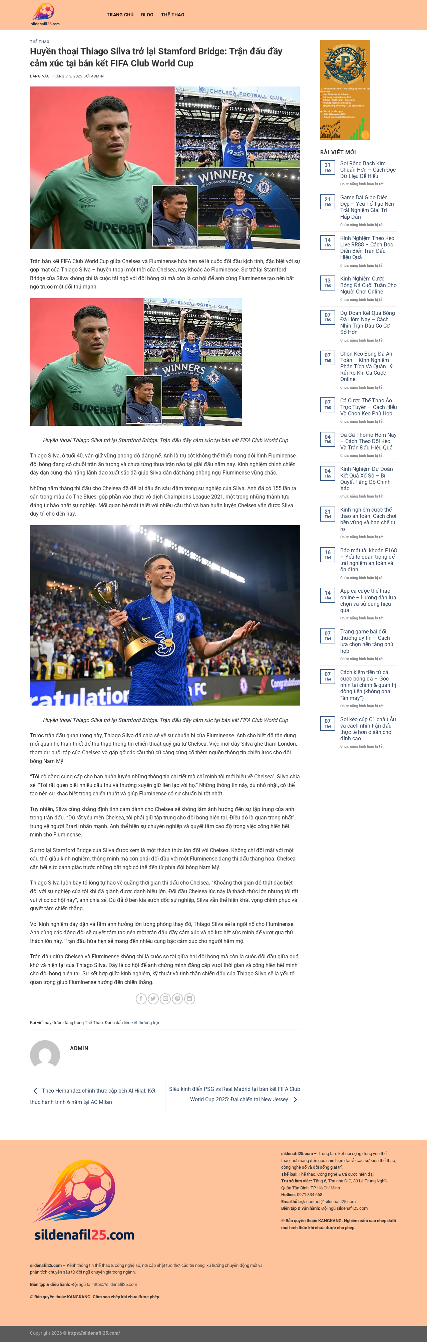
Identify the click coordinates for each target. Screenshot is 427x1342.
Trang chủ (120, 15)
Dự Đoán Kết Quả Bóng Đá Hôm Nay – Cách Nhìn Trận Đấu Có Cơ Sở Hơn (367, 323)
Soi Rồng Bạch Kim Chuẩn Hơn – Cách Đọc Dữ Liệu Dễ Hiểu (368, 169)
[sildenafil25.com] (63, 15)
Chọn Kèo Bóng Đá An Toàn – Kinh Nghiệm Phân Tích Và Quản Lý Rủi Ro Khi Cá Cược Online (366, 367)
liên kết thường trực (142, 1022)
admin (97, 76)
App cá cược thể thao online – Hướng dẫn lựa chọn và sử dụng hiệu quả (368, 600)
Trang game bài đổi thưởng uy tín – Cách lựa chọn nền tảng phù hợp (366, 641)
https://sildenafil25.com (114, 1284)
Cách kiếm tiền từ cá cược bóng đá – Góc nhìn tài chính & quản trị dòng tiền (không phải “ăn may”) (368, 685)
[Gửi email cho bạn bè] (165, 998)
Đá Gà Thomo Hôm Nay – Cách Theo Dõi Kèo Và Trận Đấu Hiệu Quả (368, 441)
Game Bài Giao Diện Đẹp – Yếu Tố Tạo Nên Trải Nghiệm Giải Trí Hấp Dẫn (367, 207)
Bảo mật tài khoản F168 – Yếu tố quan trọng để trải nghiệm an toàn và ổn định (368, 560)
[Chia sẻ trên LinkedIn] (189, 998)
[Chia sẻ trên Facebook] (141, 998)
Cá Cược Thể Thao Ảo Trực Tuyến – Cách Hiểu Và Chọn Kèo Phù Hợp (368, 406)
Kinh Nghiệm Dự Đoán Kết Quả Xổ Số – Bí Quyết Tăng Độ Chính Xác (366, 479)
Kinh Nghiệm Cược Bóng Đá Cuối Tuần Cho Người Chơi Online (368, 285)
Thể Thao (172, 15)
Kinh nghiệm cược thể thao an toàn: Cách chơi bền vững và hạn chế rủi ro (368, 519)
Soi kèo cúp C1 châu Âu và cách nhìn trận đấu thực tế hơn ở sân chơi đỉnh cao (368, 729)
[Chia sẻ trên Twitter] (153, 998)
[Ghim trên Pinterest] (177, 998)
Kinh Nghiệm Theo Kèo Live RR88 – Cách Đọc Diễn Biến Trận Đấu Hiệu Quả (367, 248)
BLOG (147, 15)
